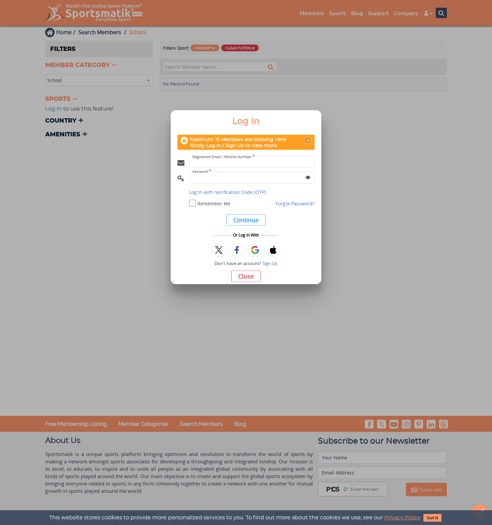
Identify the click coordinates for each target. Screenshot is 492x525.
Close (246, 276)
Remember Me (214, 203)
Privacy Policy (402, 517)
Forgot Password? (295, 203)
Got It (432, 518)
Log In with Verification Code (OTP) (227, 192)
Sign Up (269, 263)
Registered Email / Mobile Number (223, 157)
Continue (246, 220)
